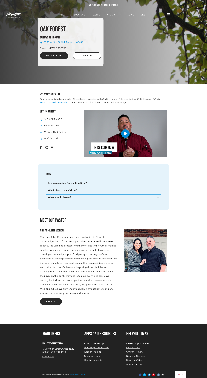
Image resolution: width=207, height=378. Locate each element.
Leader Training (92, 352)
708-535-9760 (58, 48)
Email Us (45, 48)
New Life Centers (135, 356)
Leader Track (133, 347)
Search (83, 374)
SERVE (130, 15)
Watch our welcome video (54, 102)
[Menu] (169, 15)
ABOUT (63, 15)
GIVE (143, 15)
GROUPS (111, 15)
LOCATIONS (79, 15)
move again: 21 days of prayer (103, 5)
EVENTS (96, 15)
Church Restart (134, 352)
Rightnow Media (93, 360)
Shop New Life (92, 356)
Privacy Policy (75, 374)
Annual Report (134, 364)
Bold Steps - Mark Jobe (96, 347)
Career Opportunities (137, 343)
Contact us (48, 356)
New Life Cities (134, 360)
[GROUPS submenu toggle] (121, 15)
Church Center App (94, 343)
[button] (125, 133)
